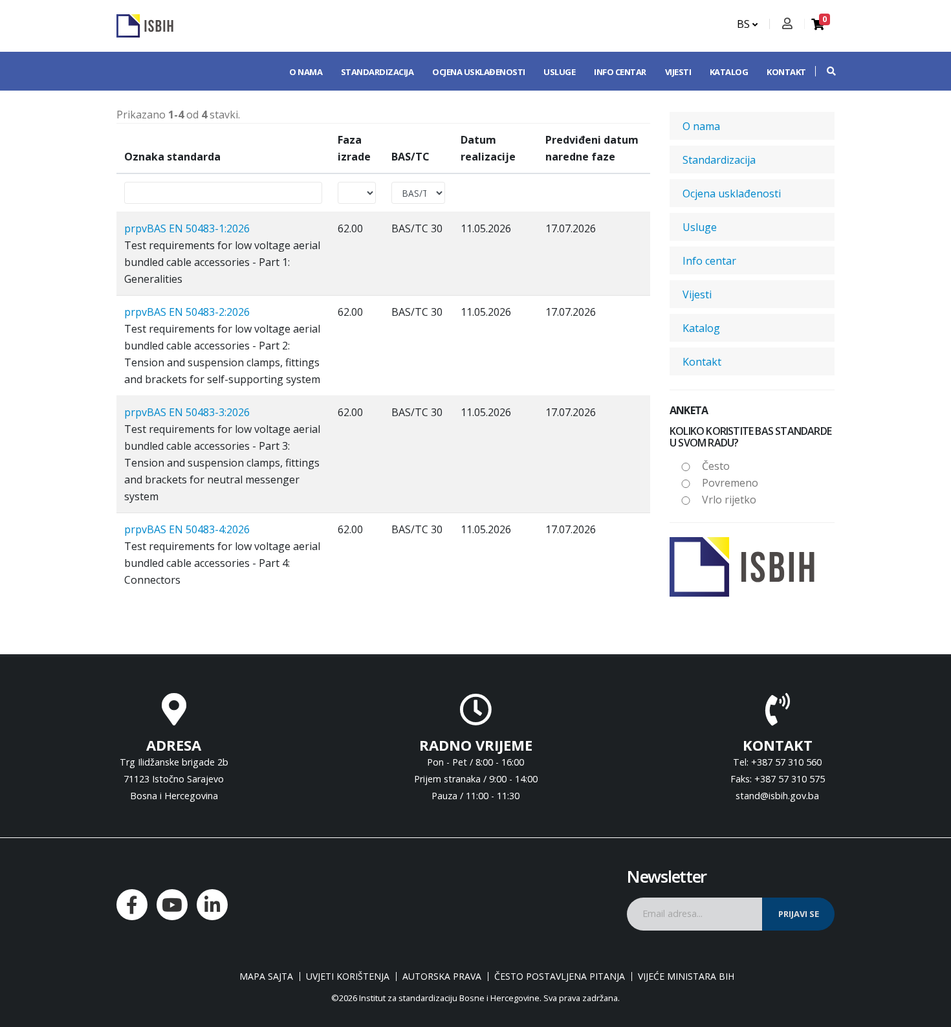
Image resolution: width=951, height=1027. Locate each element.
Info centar (620, 72)
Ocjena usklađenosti (478, 72)
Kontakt (786, 72)
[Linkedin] (212, 904)
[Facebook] (132, 904)
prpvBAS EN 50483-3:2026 (187, 412)
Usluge (559, 72)
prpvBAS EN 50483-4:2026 (187, 529)
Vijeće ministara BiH (686, 976)
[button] (824, 71)
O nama (305, 72)
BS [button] (744, 24)
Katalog (729, 72)
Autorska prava (441, 976)
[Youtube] (172, 904)
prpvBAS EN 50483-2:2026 (187, 312)
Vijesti (678, 72)
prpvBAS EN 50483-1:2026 (187, 228)
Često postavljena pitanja (559, 976)
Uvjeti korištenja (347, 976)
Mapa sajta (266, 976)
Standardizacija (377, 72)
